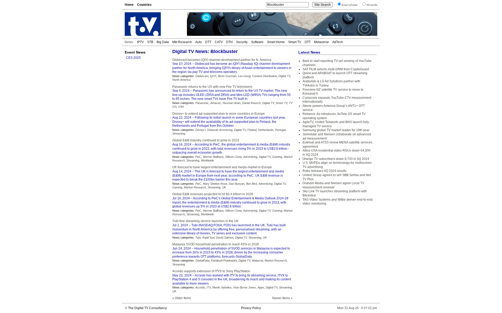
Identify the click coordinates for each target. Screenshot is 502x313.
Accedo (200, 287)
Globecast (201, 76)
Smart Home (276, 42)
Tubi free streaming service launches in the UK (205, 221)
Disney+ (200, 129)
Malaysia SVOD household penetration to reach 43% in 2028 (215, 244)
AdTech (337, 42)
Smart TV (294, 42)
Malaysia (257, 260)
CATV (219, 42)
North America (181, 79)
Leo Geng (244, 76)
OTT (308, 42)
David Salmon (224, 237)
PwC (198, 156)
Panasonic (202, 103)
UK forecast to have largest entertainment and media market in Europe (222, 167)
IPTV (140, 42)
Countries (144, 5)
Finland (251, 129)
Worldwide (207, 160)
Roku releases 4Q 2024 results (324, 171)
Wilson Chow (233, 156)
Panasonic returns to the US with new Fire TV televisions (212, 87)
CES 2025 (133, 58)
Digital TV (284, 76)
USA (181, 106)
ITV (209, 287)
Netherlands (265, 129)
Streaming (178, 133)
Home (129, 5)
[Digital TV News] (153, 24)
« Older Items (181, 298)
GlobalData (202, 260)
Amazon (215, 103)
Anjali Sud (208, 237)
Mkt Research (182, 42)
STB (150, 42)
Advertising (250, 156)
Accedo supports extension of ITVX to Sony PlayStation (211, 271)
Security (242, 42)
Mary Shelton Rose (215, 183)
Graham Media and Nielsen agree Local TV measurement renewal (333, 185)
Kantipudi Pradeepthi (224, 260)
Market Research (195, 187)
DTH (229, 42)
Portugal (280, 129)
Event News (135, 52)
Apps (261, 287)
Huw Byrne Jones (244, 287)
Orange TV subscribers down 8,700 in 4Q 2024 (336, 159)
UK (224, 187)
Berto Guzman (227, 76)
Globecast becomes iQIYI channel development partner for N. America (221, 60)
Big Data (163, 42)
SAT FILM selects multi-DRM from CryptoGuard (336, 69)
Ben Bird (251, 183)
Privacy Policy (251, 308)
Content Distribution (264, 76)
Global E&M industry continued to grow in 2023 (205, 140)
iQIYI (213, 76)
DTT (208, 42)
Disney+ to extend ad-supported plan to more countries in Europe (218, 113)
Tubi (198, 237)
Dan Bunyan (236, 183)
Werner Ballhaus (213, 156)
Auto (198, 42)
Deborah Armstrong (219, 129)
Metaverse (321, 42)
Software (257, 42)
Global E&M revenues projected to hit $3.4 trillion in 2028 (212, 194)
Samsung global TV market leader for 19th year (336, 130)
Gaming (277, 156)
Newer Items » (282, 298)
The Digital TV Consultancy (147, 308)
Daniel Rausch (251, 103)
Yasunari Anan (231, 103)
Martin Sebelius (222, 287)
